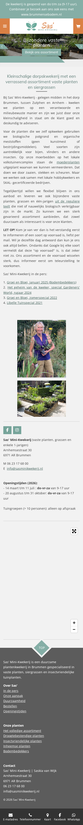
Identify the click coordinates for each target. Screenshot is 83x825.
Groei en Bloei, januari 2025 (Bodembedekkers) (41, 282)
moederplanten (68, 162)
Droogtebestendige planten (23, 736)
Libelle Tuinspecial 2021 (24, 303)
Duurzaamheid (14, 701)
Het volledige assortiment (22, 731)
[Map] (41, 580)
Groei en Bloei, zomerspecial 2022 (32, 298)
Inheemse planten (16, 746)
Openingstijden (14, 711)
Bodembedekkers (16, 751)
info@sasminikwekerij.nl (25, 468)
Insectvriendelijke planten (22, 741)
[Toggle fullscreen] (74, 531)
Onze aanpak (13, 696)
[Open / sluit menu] (5, 26)
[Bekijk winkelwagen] (78, 26)
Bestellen (10, 706)
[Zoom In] (74, 622)
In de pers (10, 691)
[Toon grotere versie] (41, 399)
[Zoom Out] (74, 629)
